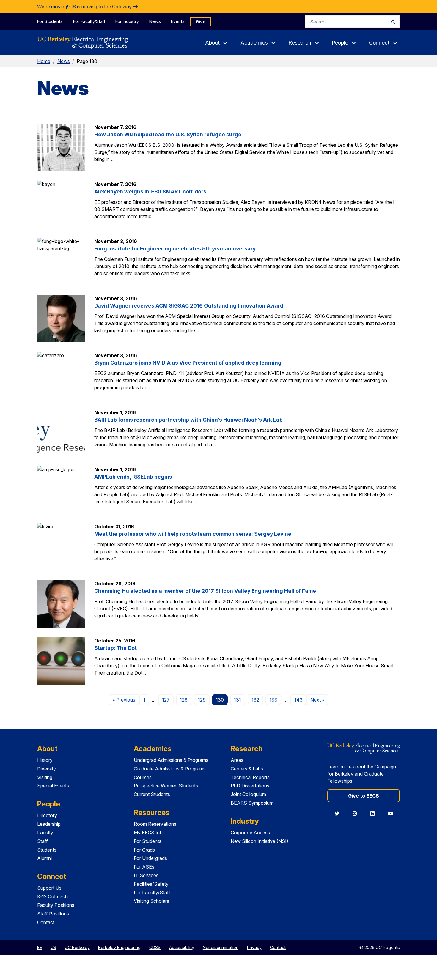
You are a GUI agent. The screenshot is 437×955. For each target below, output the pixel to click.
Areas (237, 760)
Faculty (45, 833)
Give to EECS (363, 796)
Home (43, 61)
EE (39, 947)
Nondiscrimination (220, 947)
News (155, 21)
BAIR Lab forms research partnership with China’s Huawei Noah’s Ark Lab (188, 420)
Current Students (152, 794)
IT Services (146, 875)
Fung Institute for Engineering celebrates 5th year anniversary (175, 248)
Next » (319, 699)
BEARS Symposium (252, 803)
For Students (50, 21)
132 (255, 700)
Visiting (44, 777)
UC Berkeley (77, 947)
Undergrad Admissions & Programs (171, 760)
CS (53, 947)
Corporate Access (250, 833)
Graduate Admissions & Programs (170, 769)
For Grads (144, 850)
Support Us (49, 888)
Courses (143, 777)
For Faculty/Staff (89, 21)
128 (184, 700)
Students (46, 850)
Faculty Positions (55, 905)
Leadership (49, 824)
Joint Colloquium (248, 794)
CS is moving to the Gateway (101, 7)
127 (166, 700)
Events (178, 21)
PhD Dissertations (250, 786)
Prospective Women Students (166, 786)
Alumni (44, 858)
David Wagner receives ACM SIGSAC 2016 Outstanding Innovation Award (188, 305)
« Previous (125, 699)
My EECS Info (149, 833)
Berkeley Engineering (119, 947)
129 (202, 700)
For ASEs (144, 867)
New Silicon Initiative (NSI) (259, 841)
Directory (47, 815)
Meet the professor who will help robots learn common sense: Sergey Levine (192, 534)
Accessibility (181, 947)
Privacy (254, 947)
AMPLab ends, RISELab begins (133, 477)
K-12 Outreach (52, 896)
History (45, 760)
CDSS (155, 947)
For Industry (127, 21)
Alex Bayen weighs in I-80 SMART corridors (150, 191)
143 (298, 700)
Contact (45, 922)
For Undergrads (150, 858)
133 (273, 700)
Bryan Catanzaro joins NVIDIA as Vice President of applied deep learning (188, 363)
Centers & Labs (247, 769)
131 (237, 700)
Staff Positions (53, 914)
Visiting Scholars (151, 901)
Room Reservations (155, 824)
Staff (42, 841)
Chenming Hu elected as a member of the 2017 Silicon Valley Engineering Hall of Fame (205, 591)
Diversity (46, 769)
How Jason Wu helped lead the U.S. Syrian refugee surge (167, 134)
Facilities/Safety (151, 884)
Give (200, 21)
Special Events (53, 786)
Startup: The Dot (115, 648)
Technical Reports (250, 777)
